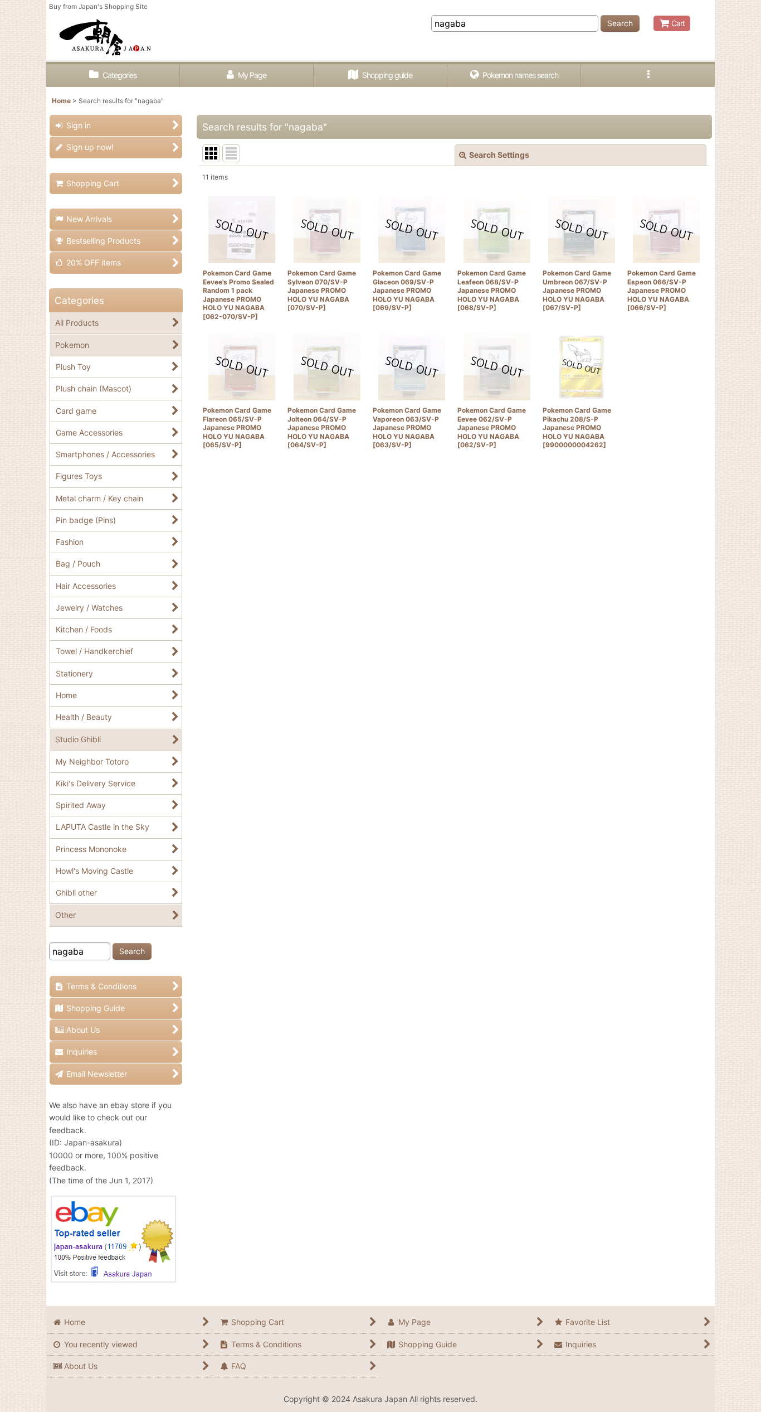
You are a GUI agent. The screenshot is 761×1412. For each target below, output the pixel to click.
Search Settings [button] (499, 154)
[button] (648, 75)
